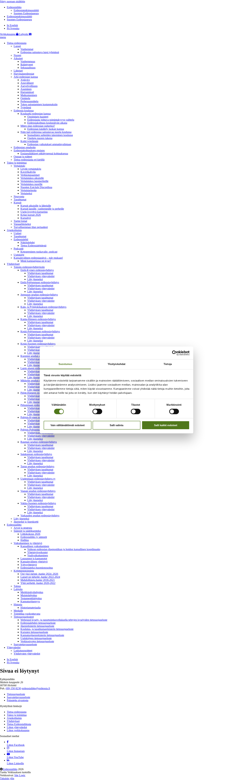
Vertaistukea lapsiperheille (34, 181)
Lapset (17, 46)
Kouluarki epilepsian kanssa (35, 113)
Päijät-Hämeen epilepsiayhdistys (37, 392)
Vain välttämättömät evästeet (67, 425)
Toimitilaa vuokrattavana (27, 613)
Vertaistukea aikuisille (32, 178)
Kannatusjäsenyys (30, 601)
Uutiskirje (19, 254)
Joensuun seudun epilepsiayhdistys (39, 294)
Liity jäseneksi (35, 279)
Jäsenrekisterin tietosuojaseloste (37, 626)
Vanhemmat (26, 49)
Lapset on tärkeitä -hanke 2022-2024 (40, 576)
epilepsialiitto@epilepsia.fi (36, 688)
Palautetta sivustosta (17, 700)
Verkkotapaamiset (30, 175)
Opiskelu (25, 98)
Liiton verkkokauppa (18, 730)
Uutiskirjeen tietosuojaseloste (36, 638)
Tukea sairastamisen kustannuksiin (38, 104)
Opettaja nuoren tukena (39, 138)
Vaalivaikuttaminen (37, 555)
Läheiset (18, 70)
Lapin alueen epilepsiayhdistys (36, 368)
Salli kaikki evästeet (165, 425)
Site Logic (19, 775)
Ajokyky (25, 79)
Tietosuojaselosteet (24, 616)
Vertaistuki (19, 165)
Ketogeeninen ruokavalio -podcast (38, 251)
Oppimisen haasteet (37, 116)
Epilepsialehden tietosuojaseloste (38, 622)
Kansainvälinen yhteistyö (34, 561)
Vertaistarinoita (28, 190)
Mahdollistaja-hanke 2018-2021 (37, 580)
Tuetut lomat (20, 221)
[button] (3, 37)
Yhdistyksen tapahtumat (40, 273)
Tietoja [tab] (168, 364)
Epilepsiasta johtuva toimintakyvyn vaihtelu (50, 119)
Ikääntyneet (26, 64)
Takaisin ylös (7, 778)
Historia (18, 604)
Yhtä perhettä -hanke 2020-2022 (37, 583)
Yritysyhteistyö (28, 564)
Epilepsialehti (21, 239)
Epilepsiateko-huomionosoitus (36, 567)
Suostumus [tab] (65, 364)
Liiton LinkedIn (15, 763)
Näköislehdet (27, 242)
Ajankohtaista (14, 230)
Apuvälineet (27, 82)
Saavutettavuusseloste (25, 644)
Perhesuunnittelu (29, 101)
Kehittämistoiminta (24, 570)
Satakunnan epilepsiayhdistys (36, 454)
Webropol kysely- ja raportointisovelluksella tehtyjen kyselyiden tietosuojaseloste (63, 619)
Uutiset (17, 233)
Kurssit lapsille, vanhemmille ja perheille (42, 208)
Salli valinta (116, 425)
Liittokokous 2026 (30, 533)
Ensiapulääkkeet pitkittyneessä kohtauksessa (44, 153)
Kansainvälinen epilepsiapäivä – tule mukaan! (38, 257)
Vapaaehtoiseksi (22, 224)
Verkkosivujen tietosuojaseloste (37, 641)
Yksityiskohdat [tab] (116, 364)
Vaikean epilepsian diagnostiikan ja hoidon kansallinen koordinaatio (63, 549)
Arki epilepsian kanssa (26, 76)
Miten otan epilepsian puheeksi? (37, 125)
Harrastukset (27, 92)
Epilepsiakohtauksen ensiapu (29, 150)
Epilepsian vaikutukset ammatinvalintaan (49, 144)
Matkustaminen (28, 95)
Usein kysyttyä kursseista (34, 211)
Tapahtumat (20, 199)
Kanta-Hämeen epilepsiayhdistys (38, 319)
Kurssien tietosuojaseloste (34, 632)
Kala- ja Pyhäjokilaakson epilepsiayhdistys (43, 306)
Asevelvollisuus (29, 86)
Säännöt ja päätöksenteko (27, 530)
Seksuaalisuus (27, 67)
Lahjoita (18, 589)
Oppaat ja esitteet (23, 156)
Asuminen (26, 89)
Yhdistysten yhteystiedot (27, 653)
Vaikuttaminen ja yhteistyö (28, 543)
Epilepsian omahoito (25, 147)
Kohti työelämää (29, 141)
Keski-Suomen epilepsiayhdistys (37, 343)
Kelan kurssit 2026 (30, 214)
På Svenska (13, 28)
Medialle (18, 610)
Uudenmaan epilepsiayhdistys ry (37, 478)
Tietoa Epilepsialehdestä (33, 245)
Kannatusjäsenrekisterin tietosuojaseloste (42, 635)
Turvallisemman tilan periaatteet (31, 227)
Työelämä (25, 107)
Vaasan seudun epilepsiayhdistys (37, 491)
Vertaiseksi (26, 193)
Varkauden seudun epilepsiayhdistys (39, 515)
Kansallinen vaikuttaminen (34, 546)
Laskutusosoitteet (23, 650)
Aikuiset (18, 58)
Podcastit (18, 248)
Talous (17, 586)
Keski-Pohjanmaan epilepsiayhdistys (40, 331)
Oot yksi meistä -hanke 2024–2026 (39, 573)
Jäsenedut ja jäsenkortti (26, 521)
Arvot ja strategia (23, 527)
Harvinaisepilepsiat (24, 73)
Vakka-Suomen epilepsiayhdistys (38, 503)
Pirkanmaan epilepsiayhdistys (36, 405)
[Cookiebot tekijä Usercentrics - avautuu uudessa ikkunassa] (175, 352)
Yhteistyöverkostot (37, 552)
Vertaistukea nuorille (31, 184)
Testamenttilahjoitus (31, 598)
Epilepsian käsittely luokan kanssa (45, 128)
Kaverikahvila (28, 171)
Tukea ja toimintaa (17, 162)
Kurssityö (25, 217)
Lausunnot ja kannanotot (33, 558)
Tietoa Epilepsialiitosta (19, 724)
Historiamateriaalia (30, 607)
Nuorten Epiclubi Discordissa (36, 187)
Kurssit (17, 202)
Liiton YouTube (15, 757)
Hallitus (24, 540)
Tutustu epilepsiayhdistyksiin (29, 267)
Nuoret (17, 55)
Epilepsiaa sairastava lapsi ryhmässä (39, 52)
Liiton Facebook (16, 745)
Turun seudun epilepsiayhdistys (37, 466)
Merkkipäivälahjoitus (31, 592)
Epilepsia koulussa (24, 110)
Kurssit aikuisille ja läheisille (35, 205)
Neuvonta (19, 196)
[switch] (97, 411)
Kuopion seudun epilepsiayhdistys (38, 356)
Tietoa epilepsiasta (16, 43)
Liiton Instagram (16, 751)
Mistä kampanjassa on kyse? (35, 260)
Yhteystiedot (13, 647)
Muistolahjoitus (28, 595)
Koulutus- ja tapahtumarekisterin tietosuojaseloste (47, 629)
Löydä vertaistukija (30, 168)
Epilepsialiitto (14, 7)
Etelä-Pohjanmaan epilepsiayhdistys (39, 282)
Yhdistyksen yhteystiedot (40, 276)
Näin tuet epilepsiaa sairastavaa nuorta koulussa (45, 132)
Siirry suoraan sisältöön (12, 1)
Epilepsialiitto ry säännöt (33, 537)
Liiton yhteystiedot (17, 727)
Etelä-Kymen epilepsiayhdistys (37, 270)
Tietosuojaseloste (16, 694)
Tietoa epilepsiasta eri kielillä (29, 159)
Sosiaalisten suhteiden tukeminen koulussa (50, 135)
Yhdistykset (13, 263)
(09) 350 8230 (13, 688)
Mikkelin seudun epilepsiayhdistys (38, 380)
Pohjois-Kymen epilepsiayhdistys (38, 417)
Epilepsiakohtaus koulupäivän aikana (47, 122)
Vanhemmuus (27, 61)
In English (12, 25)
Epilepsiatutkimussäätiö (26, 10)
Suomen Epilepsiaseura (26, 13)
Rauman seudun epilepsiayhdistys (38, 441)
